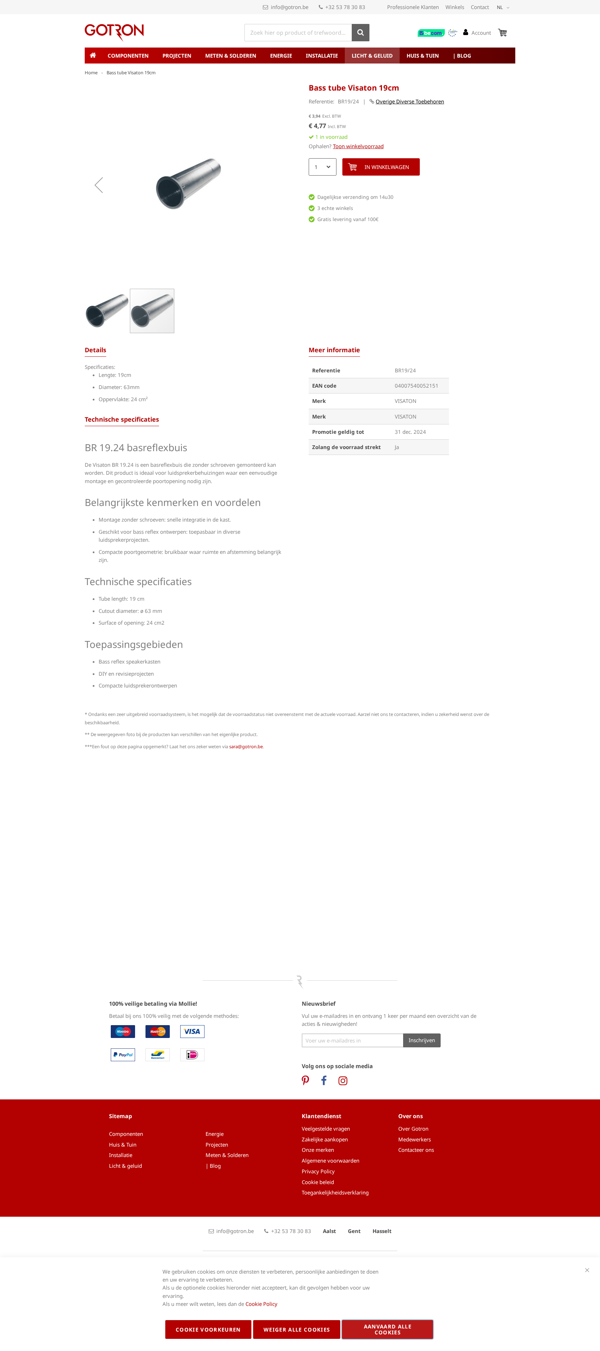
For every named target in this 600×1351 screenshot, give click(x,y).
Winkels (454, 6)
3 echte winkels (335, 208)
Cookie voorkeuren (208, 1329)
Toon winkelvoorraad (358, 146)
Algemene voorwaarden (330, 1160)
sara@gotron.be (246, 746)
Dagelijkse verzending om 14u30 (355, 197)
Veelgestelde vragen (326, 1128)
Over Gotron (413, 1128)
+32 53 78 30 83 (345, 6)
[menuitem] (128, 56)
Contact (480, 6)
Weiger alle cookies (297, 1329)
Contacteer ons (416, 1149)
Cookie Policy (261, 1303)
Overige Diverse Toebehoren (410, 101)
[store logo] (114, 33)
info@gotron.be (289, 6)
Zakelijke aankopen (325, 1139)
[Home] (93, 56)
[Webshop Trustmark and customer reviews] (437, 33)
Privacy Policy (318, 1171)
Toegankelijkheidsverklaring (335, 1192)
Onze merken (318, 1149)
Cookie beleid (318, 1182)
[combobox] (306, 32)
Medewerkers (414, 1139)
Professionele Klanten (413, 6)
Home (91, 72)
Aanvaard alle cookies (388, 1329)
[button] (504, 7)
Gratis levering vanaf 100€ (347, 219)
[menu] (300, 56)
